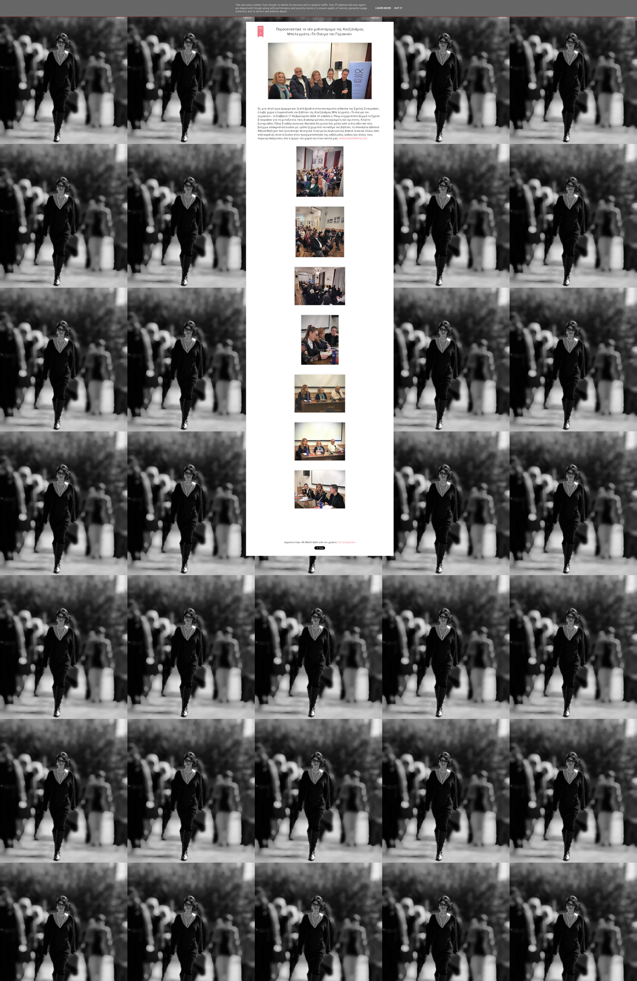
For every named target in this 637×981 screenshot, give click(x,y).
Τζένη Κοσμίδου (346, 542)
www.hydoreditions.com (353, 138)
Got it (398, 8)
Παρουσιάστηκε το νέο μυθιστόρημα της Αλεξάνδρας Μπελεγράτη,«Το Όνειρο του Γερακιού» (320, 31)
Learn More (383, 8)
